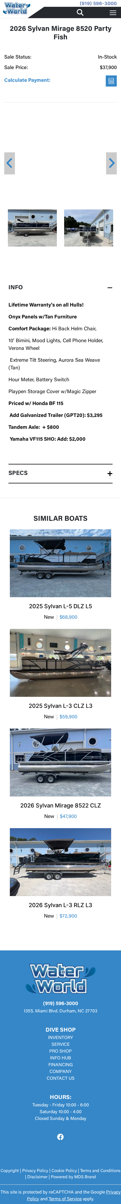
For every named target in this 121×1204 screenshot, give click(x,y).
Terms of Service (65, 1199)
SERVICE (60, 1044)
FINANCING (60, 1065)
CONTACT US (61, 1078)
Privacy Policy (35, 1171)
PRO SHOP (60, 1051)
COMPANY (60, 1072)
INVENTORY (60, 1038)
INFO (15, 288)
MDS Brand (85, 1177)
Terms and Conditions (100, 1171)
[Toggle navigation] (112, 12)
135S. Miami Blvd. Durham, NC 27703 (60, 1011)
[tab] (60, 288)
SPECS (18, 474)
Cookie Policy (64, 1171)
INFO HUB (60, 1058)
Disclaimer (37, 1177)
